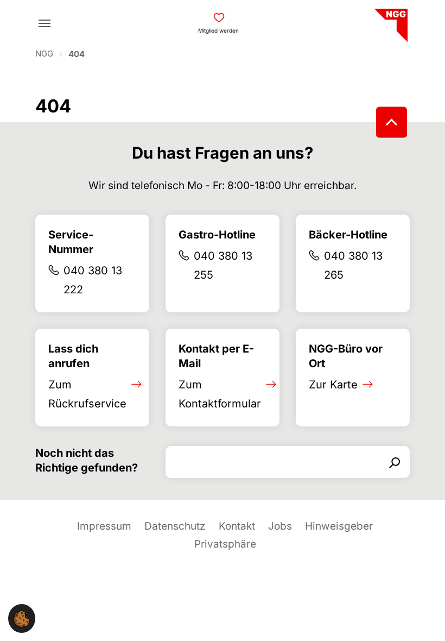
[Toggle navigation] (44, 23)
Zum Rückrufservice (87, 394)
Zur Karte (333, 384)
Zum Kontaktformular (220, 394)
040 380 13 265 (353, 265)
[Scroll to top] (391, 122)
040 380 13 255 (223, 265)
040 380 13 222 (92, 280)
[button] (22, 618)
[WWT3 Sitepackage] (390, 21)
